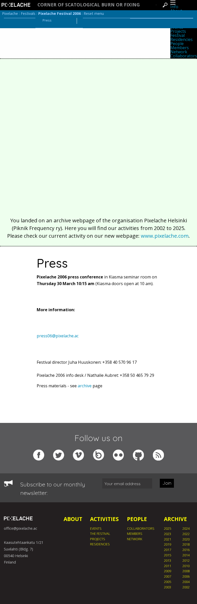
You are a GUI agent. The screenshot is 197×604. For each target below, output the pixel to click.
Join (166, 483)
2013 (167, 560)
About (73, 519)
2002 (186, 587)
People (177, 43)
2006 (186, 576)
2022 (186, 534)
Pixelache (10, 13)
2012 (186, 560)
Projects (178, 31)
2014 (186, 555)
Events (96, 528)
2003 (167, 587)
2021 (167, 539)
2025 (167, 528)
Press (47, 20)
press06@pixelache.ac (57, 336)
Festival (177, 35)
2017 (167, 549)
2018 (186, 544)
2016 (186, 549)
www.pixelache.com (165, 235)
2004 (186, 581)
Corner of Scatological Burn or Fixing (88, 5)
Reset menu (94, 13)
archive (85, 386)
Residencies (181, 39)
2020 (186, 539)
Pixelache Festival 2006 (59, 13)
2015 (167, 555)
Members (179, 48)
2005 (167, 581)
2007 (167, 576)
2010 (186, 566)
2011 (167, 566)
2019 (167, 544)
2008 (186, 571)
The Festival (100, 533)
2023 (167, 534)
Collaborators (183, 56)
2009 (167, 571)
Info (174, 7)
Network (178, 52)
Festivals (28, 13)
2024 (186, 528)
